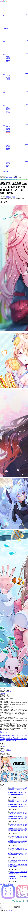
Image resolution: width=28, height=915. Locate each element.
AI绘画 (7, 56)
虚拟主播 (4, 732)
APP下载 (8, 166)
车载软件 (8, 109)
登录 (4, 746)
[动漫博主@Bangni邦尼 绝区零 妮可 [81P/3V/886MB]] (18, 862)
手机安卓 (8, 108)
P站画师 (8, 58)
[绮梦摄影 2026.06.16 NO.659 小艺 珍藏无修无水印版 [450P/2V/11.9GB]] (18, 850)
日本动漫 (8, 78)
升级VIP (9, 691)
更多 (26, 161)
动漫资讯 (8, 145)
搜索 (16, 176)
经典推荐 (8, 79)
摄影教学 (8, 149)
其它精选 (8, 112)
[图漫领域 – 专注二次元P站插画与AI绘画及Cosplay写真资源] (3, 1)
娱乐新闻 (8, 146)
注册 (7, 910)
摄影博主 (8, 127)
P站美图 (8, 57)
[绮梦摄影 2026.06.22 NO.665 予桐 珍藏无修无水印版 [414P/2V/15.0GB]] (18, 813)
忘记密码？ (12, 910)
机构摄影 (8, 129)
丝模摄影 (8, 131)
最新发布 (8, 162)
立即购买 (2, 693)
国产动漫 (8, 77)
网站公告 (8, 163)
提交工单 (8, 165)
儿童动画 (8, 75)
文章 (26, 144)
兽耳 (1, 732)
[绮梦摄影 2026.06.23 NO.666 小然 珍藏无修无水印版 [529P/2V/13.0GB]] (18, 801)
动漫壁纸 (8, 60)
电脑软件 (8, 107)
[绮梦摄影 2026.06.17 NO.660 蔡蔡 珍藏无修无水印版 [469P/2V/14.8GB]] (18, 837)
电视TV (7, 111)
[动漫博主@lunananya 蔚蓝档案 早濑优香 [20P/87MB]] (18, 873)
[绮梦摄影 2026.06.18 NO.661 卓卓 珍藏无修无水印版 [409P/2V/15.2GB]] (18, 825)
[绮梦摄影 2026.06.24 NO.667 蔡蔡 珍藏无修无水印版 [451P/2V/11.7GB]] (18, 789)
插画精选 (8, 61)
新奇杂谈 (8, 148)
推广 (14, 197)
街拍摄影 (8, 128)
